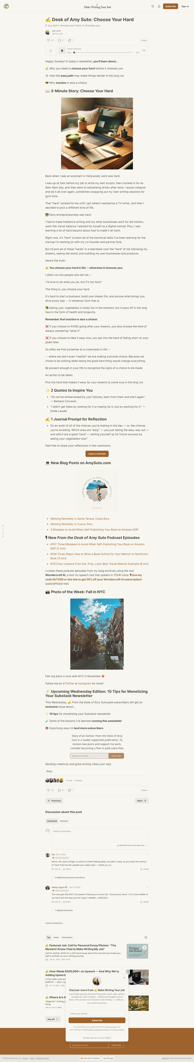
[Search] (153, 6)
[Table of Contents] (3, 530)
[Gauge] (144, 50)
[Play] (62, 50)
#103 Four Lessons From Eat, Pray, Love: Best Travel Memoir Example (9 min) (99, 563)
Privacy (25, 1058)
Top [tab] (48, 937)
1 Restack (78, 780)
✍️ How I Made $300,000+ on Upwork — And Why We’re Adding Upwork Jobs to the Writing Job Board (82, 973)
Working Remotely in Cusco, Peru (71, 524)
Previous (56, 800)
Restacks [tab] (64, 821)
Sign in (185, 6)
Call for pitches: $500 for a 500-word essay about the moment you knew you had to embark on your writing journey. (83, 954)
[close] (124, 977)
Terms (32, 1058)
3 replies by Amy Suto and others (70, 877)
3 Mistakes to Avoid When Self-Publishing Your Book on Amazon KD (93, 529)
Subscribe (170, 6)
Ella (53, 854)
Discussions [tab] (67, 937)
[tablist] (57, 821)
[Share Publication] (159, 6)
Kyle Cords (57, 1008)
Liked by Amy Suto (62, 858)
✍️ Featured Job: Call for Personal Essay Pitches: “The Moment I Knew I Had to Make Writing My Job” (80, 947)
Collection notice (42, 1058)
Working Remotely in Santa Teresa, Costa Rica (79, 518)
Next (139, 800)
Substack (165, 1058)
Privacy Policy (118, 1029)
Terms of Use (110, 1027)
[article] (97, 954)
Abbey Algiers (58, 887)
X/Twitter (68, 683)
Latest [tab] (56, 937)
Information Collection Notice (96, 1029)
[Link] (41, 91)
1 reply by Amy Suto (64, 910)
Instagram (84, 683)
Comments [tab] (52, 821)
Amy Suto (56, 31)
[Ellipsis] (147, 854)
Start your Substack (91, 1058)
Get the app (108, 1058)
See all (51, 1019)
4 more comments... (54, 923)
